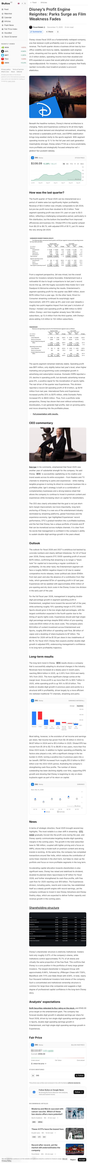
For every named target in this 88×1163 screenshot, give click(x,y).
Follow (80, 1075)
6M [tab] (67, 164)
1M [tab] (64, 164)
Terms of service (18, 69)
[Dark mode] (24, 3)
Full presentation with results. (45, 414)
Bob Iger (33, 467)
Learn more (11, 81)
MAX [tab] (82, 164)
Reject (73, 1160)
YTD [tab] (71, 164)
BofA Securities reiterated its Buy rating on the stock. (52, 1008)
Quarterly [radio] (80, 706)
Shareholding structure (44, 907)
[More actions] (57, 1117)
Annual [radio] (72, 706)
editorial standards (74, 1083)
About (13, 72)
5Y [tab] (78, 164)
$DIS (38, 474)
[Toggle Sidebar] (27, 581)
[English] (18, 3)
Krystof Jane (36, 1133)
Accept (82, 1160)
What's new (5, 72)
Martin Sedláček (37, 1118)
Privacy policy (6, 69)
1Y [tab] (75, 164)
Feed (34, 2)
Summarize (37, 32)
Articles (44, 2)
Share (50, 32)
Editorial (19, 72)
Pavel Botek (35, 1154)
